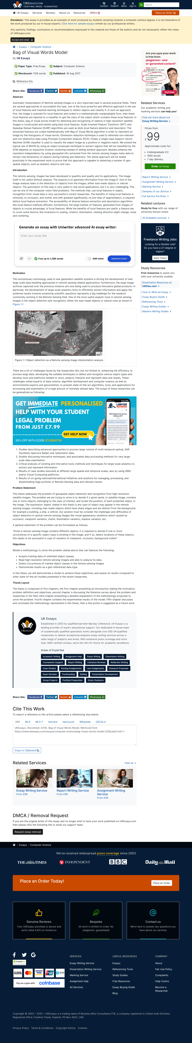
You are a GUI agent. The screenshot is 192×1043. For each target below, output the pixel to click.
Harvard (52, 721)
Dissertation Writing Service (85, 969)
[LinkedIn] (24, 954)
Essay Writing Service (82, 963)
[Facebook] (15, 954)
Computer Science (40, 46)
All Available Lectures (154, 217)
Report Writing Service (155, 176)
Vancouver (68, 721)
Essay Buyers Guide (153, 296)
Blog (115, 993)
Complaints (161, 975)
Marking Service (151, 186)
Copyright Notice (65, 1027)
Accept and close (21, 39)
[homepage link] (14, 46)
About (158, 963)
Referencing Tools (153, 301)
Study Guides (120, 975)
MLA (27, 721)
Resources (79, 12)
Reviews (50, 12)
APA (17, 721)
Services (37, 12)
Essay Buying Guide (123, 987)
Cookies (82, 1027)
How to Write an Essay (155, 292)
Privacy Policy (21, 1027)
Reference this (24, 81)
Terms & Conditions (42, 1027)
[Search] (141, 4)
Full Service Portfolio (154, 196)
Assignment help (79, 981)
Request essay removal (28, 831)
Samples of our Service (156, 191)
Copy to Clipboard (26, 750)
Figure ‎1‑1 (18, 304)
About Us (64, 12)
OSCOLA (101, 721)
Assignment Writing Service (158, 181)
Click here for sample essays (78, 23)
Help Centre (162, 981)
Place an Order (164, 12)
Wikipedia (85, 721)
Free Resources (121, 981)
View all (129, 762)
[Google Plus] (33, 954)
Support (114, 6)
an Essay (160, 166)
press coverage (108, 853)
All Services (76, 987)
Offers (94, 12)
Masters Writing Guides (155, 311)
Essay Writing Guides (154, 306)
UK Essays (22, 12)
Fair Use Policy (163, 969)
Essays (23, 46)
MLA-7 (39, 721)
